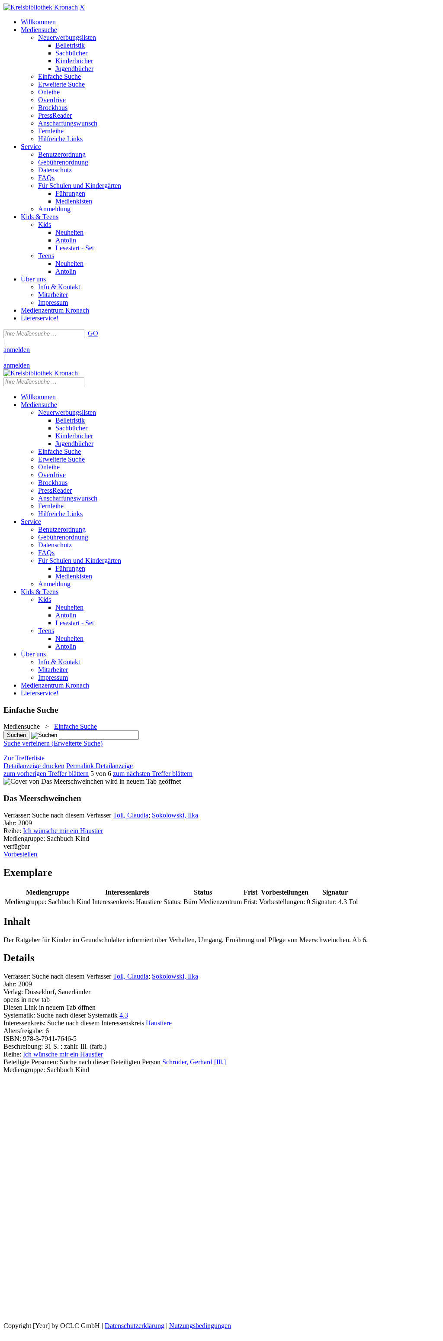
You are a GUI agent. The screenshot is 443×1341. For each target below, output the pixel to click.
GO (93, 333)
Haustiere (159, 1023)
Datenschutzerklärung (134, 1325)
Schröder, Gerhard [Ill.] (194, 1062)
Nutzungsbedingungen (200, 1325)
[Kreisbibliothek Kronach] (40, 7)
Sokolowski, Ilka (175, 815)
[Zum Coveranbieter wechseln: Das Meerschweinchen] (53, 781)
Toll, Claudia (130, 815)
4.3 (123, 1015)
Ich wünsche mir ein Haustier (63, 830)
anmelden (16, 349)
